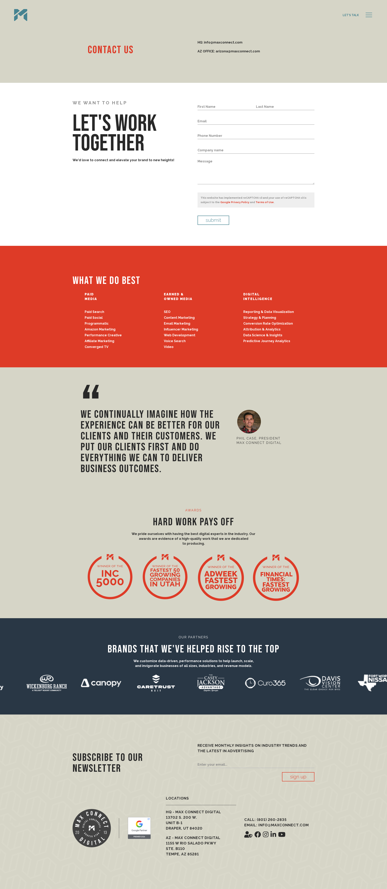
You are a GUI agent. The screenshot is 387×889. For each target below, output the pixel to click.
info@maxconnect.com (283, 825)
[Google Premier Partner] (139, 828)
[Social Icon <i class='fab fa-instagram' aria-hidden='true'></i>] (265, 834)
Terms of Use (265, 202)
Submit (213, 220)
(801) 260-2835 (272, 819)
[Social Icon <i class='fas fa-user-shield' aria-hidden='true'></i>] (248, 834)
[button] (369, 15)
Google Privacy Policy (234, 202)
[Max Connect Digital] (20, 15)
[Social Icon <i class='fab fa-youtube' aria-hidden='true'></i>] (281, 834)
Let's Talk (351, 15)
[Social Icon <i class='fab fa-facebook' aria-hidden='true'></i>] (257, 834)
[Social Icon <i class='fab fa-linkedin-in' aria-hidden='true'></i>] (273, 834)
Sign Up (298, 777)
